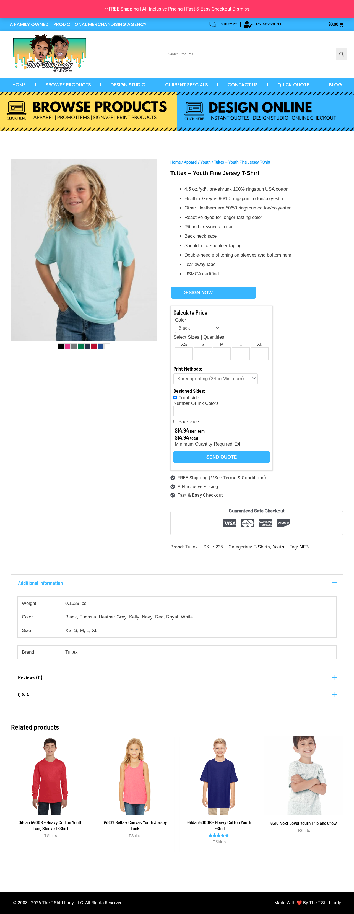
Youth (206, 162)
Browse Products (68, 84)
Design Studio (128, 84)
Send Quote (221, 457)
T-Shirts (262, 547)
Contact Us (243, 84)
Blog (335, 84)
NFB (304, 547)
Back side (188, 421)
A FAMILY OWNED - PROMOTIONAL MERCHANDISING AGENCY (78, 24)
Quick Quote (293, 84)
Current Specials (186, 84)
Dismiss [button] (241, 9)
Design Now (197, 292)
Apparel (190, 162)
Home (19, 84)
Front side (188, 397)
